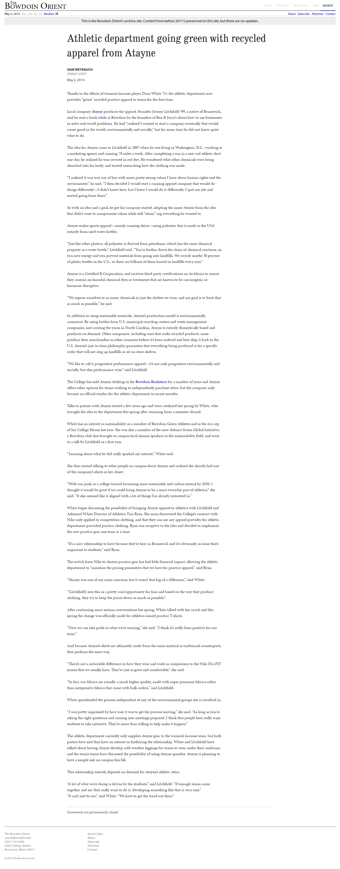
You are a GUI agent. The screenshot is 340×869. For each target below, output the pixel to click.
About (292, 13)
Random (49, 13)
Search (91, 834)
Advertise (318, 13)
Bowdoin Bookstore (151, 381)
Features (301, 5)
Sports (328, 5)
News (267, 5)
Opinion (282, 5)
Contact (330, 13)
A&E (315, 5)
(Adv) (99, 834)
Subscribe (304, 13)
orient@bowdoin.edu (18, 837)
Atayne (97, 111)
